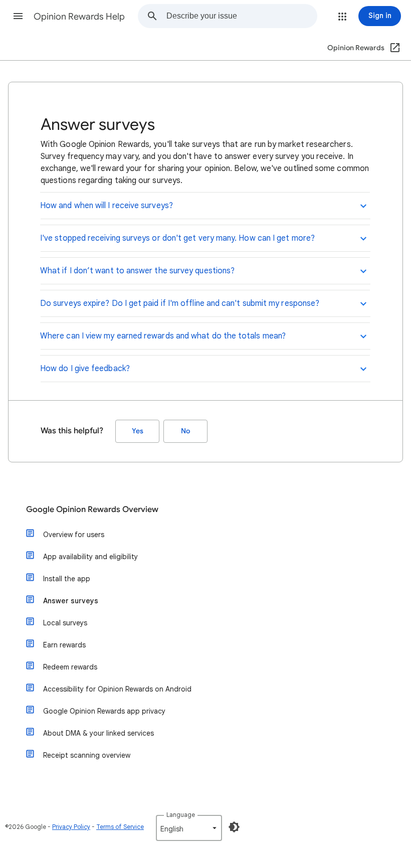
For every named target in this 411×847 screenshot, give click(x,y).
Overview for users (73, 534)
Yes (137, 431)
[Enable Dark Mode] (234, 827)
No (185, 431)
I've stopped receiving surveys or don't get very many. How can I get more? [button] (177, 238)
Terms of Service (120, 826)
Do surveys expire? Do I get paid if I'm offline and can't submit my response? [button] (179, 303)
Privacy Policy (71, 826)
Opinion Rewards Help (79, 16)
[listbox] (189, 828)
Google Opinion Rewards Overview (92, 509)
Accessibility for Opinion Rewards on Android (117, 689)
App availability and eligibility (90, 556)
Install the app (66, 578)
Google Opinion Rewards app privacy (104, 711)
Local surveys (65, 622)
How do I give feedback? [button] (85, 369)
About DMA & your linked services (98, 733)
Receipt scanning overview (86, 755)
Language (180, 814)
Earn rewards (64, 644)
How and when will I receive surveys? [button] (106, 206)
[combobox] (241, 16)
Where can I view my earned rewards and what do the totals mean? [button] (163, 336)
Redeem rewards (70, 666)
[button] (18, 16)
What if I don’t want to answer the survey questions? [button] (137, 271)
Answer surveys (70, 600)
